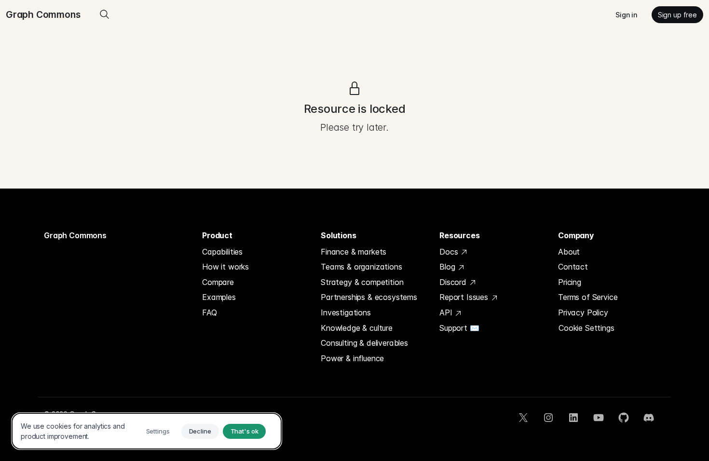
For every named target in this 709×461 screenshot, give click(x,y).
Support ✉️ (459, 328)
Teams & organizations (361, 266)
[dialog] (147, 431)
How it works (225, 266)
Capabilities (222, 252)
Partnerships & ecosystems (369, 297)
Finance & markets (353, 252)
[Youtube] (598, 417)
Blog (448, 266)
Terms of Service (587, 297)
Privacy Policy (583, 312)
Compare (218, 282)
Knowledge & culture (357, 328)
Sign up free (677, 15)
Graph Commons (75, 235)
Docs (449, 252)
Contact (573, 266)
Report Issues (465, 297)
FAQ (209, 312)
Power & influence (352, 358)
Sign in (626, 15)
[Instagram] (548, 417)
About (569, 252)
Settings (158, 431)
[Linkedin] (573, 417)
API (446, 312)
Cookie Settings (586, 328)
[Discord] (648, 417)
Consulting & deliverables (364, 343)
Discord (454, 282)
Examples (219, 297)
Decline (200, 431)
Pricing (569, 282)
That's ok (245, 431)
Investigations (346, 312)
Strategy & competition (362, 282)
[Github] (623, 417)
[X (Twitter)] (523, 417)
